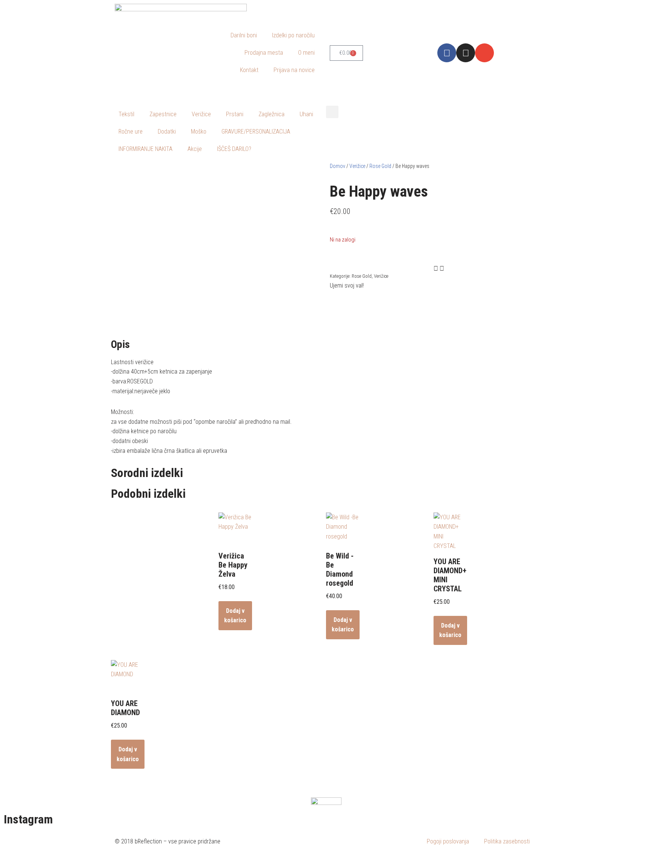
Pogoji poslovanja (448, 841)
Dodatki (167, 131)
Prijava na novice (294, 70)
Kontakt (249, 70)
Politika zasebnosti (507, 841)
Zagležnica (271, 114)
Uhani (306, 114)
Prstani (234, 114)
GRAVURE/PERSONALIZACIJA (255, 131)
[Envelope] (484, 52)
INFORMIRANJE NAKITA (145, 148)
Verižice (201, 114)
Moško (198, 131)
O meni (306, 52)
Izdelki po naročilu (293, 35)
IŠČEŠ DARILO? (234, 148)
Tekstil (126, 114)
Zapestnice (163, 114)
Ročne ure (130, 131)
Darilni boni (244, 35)
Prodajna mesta (263, 52)
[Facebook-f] (446, 52)
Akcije (195, 148)
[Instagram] (465, 52)
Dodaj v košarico (235, 615)
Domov (337, 166)
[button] (332, 112)
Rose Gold (380, 166)
